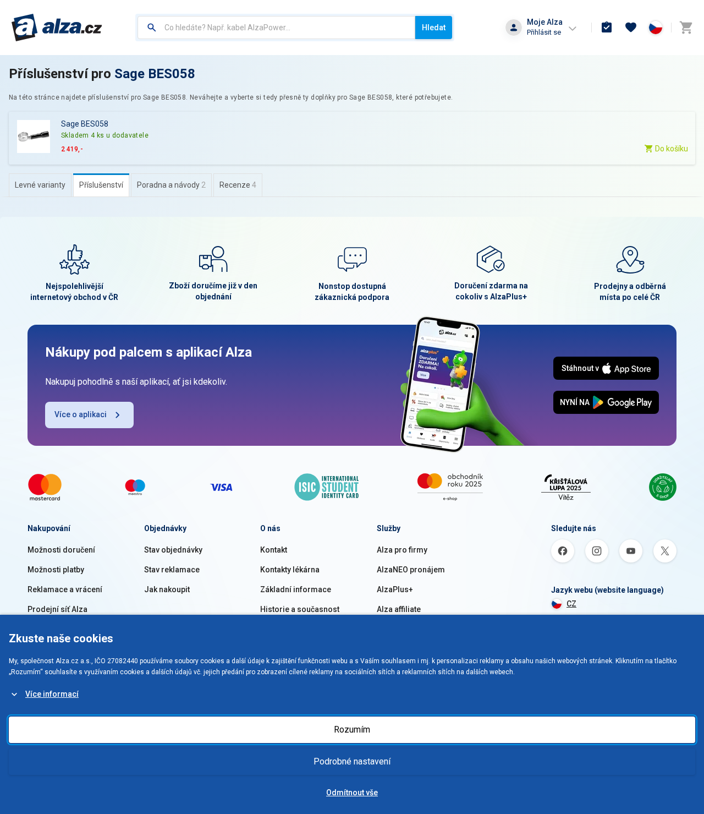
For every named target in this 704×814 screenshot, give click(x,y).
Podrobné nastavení (352, 761)
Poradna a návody (171, 185)
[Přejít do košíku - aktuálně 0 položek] (685, 27)
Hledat (434, 27)
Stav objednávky (173, 549)
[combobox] (276, 27)
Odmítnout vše (352, 792)
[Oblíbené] (630, 27)
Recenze (237, 185)
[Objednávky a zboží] (606, 27)
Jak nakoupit (167, 589)
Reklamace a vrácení (65, 589)
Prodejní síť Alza (57, 609)
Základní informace (295, 589)
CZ (571, 603)
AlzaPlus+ (395, 589)
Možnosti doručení (61, 549)
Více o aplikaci (80, 414)
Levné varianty (40, 185)
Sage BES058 (154, 73)
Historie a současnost (299, 609)
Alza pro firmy (402, 549)
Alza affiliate (399, 609)
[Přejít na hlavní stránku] (57, 27)
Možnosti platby (56, 569)
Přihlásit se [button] (544, 32)
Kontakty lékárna (290, 569)
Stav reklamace (172, 569)
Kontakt (273, 549)
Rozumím (352, 729)
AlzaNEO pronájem (411, 569)
